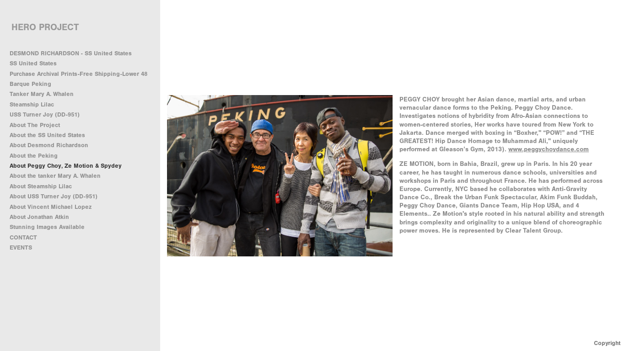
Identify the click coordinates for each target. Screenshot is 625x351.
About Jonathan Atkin (39, 216)
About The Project (35, 125)
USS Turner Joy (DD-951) (45, 114)
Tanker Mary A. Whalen (42, 93)
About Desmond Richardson (49, 145)
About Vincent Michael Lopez (51, 206)
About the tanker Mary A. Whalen (55, 175)
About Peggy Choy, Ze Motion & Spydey (66, 165)
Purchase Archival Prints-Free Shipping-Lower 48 (78, 73)
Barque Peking (30, 83)
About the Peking (34, 155)
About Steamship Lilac (41, 186)
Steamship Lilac (32, 104)
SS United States (33, 63)
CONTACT (23, 237)
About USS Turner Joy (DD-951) (53, 196)
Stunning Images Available (47, 226)
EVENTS (21, 247)
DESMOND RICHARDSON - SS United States (71, 53)
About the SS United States (47, 135)
